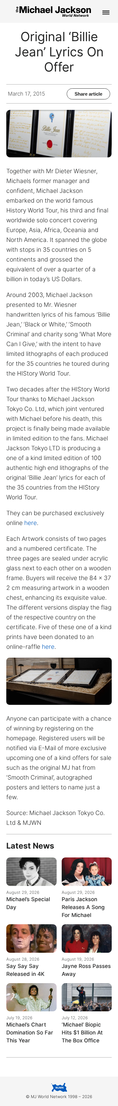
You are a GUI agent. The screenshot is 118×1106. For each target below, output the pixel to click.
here (30, 523)
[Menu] (106, 13)
